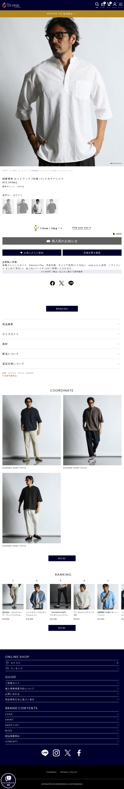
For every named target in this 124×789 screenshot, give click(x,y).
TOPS (14, 170)
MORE (62, 558)
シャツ (24, 170)
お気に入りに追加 (33, 252)
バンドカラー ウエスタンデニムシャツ (36, 613)
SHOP (5, 170)
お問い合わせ (12, 694)
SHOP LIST (12, 725)
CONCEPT (11, 741)
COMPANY (51, 772)
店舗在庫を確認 (92, 252)
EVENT (9, 719)
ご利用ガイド (12, 683)
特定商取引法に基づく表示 (19, 699)
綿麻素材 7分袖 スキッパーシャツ (107, 613)
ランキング (17, 668)
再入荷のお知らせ (65, 241)
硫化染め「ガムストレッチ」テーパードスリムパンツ (12, 613)
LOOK (9, 714)
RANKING (62, 308)
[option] (62, 91)
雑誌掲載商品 (12, 736)
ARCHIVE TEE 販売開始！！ (62, 13)
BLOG (8, 730)
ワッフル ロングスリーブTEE (84, 613)
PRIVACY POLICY (68, 772)
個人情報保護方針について (19, 688)
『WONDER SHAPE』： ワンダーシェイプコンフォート (60, 613)
